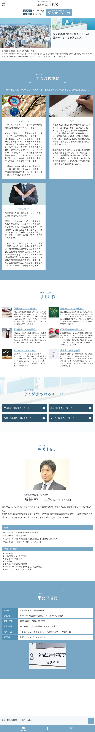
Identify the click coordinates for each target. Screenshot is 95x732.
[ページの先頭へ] (91, 721)
